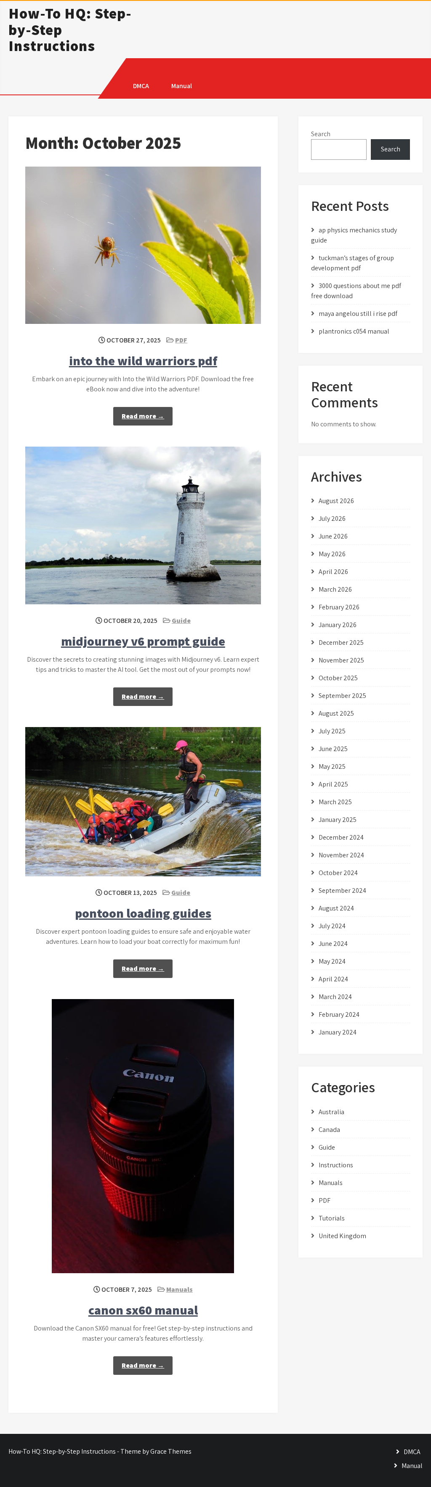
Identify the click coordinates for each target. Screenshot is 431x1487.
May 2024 (332, 961)
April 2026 (333, 571)
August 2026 (336, 500)
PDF (181, 340)
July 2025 (332, 731)
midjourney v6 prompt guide (143, 641)
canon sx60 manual (143, 1309)
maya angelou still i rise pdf (358, 313)
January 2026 (338, 624)
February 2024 (339, 1014)
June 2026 (333, 536)
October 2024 (338, 872)
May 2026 (332, 554)
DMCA (141, 85)
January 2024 (338, 1032)
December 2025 (341, 642)
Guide (181, 620)
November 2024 (341, 855)
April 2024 (333, 979)
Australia (331, 1111)
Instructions (336, 1165)
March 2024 (335, 996)
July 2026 (332, 518)
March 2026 (335, 589)
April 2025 (333, 784)
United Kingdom (342, 1235)
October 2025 (338, 677)
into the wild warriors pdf (143, 360)
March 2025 (335, 801)
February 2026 (339, 607)
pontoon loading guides (143, 913)
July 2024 (332, 925)
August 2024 (336, 908)
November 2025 (341, 660)
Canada (329, 1129)
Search (320, 133)
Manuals (179, 1289)
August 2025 (336, 713)
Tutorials (332, 1218)
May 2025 (332, 766)
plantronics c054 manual (354, 331)
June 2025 (333, 748)
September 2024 (342, 890)
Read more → (143, 416)
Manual (181, 85)
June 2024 (333, 943)
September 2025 (342, 695)
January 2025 (338, 819)
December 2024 (341, 837)
